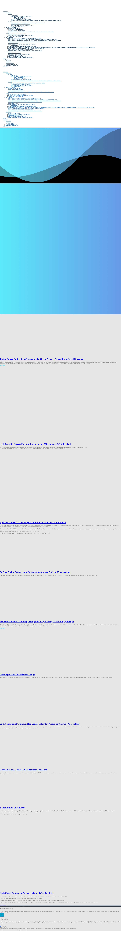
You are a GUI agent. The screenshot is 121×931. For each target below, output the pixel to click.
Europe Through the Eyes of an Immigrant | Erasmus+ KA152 (28, 23)
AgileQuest (14, 15)
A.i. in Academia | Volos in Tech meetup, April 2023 (21, 44)
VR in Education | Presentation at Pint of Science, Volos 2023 (25, 50)
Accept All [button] (9, 912)
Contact (5, 66)
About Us (5, 59)
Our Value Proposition (12, 65)
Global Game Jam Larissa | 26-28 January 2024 (20, 35)
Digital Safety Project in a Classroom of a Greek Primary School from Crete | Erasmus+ (42, 359)
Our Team (8, 62)
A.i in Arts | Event (13, 43)
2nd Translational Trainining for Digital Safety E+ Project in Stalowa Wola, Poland (39, 724)
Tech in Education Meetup (15, 36)
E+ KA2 (10, 14)
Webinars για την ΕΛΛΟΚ (15, 55)
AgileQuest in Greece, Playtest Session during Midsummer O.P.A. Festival (35, 444)
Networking (9, 37)
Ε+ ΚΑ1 (10, 21)
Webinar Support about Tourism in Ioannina (20, 57)
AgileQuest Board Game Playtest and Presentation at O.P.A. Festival (33, 522)
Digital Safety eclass (20, 18)
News (4, 58)
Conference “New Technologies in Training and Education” (25, 41)
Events (7, 33)
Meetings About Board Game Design (17, 674)
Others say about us (11, 64)
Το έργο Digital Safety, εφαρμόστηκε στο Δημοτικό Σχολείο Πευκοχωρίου (35, 572)
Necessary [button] (2, 925)
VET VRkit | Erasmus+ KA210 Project (21, 19)
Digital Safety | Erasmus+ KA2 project (21, 16)
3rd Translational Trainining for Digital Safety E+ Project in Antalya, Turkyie (37, 621)
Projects (5, 11)
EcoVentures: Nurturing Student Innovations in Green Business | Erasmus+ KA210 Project (36, 20)
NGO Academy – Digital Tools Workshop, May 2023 (22, 46)
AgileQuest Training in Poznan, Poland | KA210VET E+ (27, 893)
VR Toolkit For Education (15, 29)
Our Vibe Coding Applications (16, 30)
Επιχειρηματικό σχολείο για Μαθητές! (19, 54)
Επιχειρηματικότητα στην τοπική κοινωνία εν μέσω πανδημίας (26, 48)
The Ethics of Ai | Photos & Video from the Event (23, 769)
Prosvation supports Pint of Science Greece (20, 49)
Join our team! (10, 63)
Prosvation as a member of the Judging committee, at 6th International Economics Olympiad (34, 40)
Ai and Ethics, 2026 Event (12, 807)
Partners (8, 60)
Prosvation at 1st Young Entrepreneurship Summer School (25, 38)
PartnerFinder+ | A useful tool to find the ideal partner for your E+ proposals (31, 31)
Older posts (3, 905)
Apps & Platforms (11, 27)
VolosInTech (14, 45)
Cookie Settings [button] (3, 912)
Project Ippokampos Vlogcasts (17, 56)
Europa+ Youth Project (17, 26)
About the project (19, 17)
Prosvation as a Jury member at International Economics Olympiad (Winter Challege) (32, 39)
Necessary (4, 926)
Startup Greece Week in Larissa (17, 34)
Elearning (8, 51)
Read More (2, 365)
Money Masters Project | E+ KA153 (20, 24)
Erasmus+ (8, 13)
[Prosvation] (9, 9)
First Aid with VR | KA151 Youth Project (22, 25)
